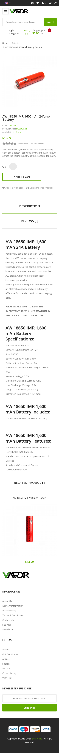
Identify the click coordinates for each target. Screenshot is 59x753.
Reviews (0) (29, 221)
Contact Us (8, 619)
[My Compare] (32, 3)
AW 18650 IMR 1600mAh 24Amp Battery (23, 47)
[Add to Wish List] (29, 531)
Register (15, 33)
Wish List (6, 677)
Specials (6, 663)
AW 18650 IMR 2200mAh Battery (29, 497)
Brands (6, 649)
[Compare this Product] (40, 531)
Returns (6, 668)
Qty (4, 166)
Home (5, 43)
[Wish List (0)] (38, 3)
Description (29, 206)
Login (11, 30)
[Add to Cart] (18, 531)
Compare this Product (41, 187)
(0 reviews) (23, 143)
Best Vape (37, 738)
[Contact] (50, 3)
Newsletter (8, 629)
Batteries (16, 43)
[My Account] (44, 3)
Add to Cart (23, 176)
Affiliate (6, 658)
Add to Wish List (14, 187)
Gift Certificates (10, 654)
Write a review (37, 143)
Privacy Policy (9, 610)
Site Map (6, 624)
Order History (9, 673)
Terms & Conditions (12, 615)
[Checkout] (55, 3)
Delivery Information (12, 605)
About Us (7, 601)
